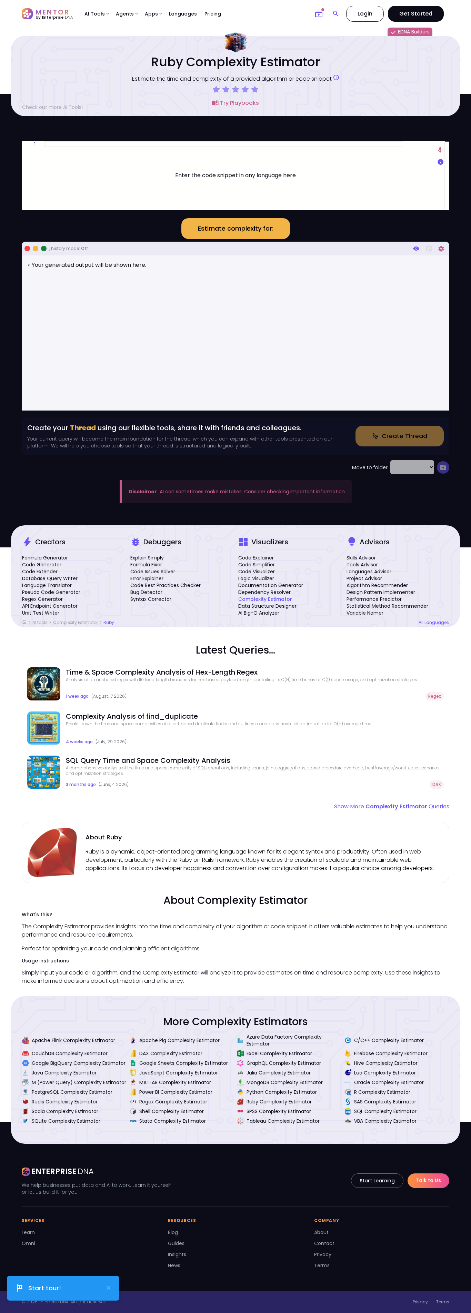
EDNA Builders (410, 32)
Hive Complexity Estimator (386, 1063)
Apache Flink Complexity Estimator (73, 1040)
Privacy (322, 1254)
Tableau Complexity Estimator (283, 1121)
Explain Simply (147, 557)
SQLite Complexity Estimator (66, 1121)
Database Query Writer (50, 578)
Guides (176, 1243)
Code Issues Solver (152, 571)
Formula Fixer (146, 564)
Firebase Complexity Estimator (391, 1053)
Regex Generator (42, 599)
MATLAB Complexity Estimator (175, 1082)
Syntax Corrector (150, 599)
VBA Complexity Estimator (385, 1121)
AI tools (40, 622)
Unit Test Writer (40, 612)
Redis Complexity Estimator (65, 1101)
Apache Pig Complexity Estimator (179, 1040)
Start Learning (377, 1180)
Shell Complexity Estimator (171, 1111)
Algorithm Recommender (377, 585)
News (174, 1265)
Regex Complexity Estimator (173, 1101)
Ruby (108, 622)
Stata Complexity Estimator (172, 1121)
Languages (183, 13)
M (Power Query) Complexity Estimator (79, 1082)
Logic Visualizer (256, 578)
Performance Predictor (374, 599)
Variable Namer (365, 612)
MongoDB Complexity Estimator (285, 1082)
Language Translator (47, 585)
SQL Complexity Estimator (385, 1111)
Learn (28, 1232)
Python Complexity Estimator (282, 1092)
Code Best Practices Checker (165, 585)
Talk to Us (428, 1180)
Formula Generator (45, 557)
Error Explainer (146, 578)
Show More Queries (391, 806)
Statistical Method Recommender (387, 606)
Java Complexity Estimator (64, 1072)
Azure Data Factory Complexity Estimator (284, 1040)
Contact (324, 1243)
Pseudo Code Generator (51, 592)
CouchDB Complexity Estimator (70, 1053)
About (321, 1232)
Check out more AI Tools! (52, 107)
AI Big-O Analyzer (258, 612)
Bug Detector (146, 592)
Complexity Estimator (265, 599)
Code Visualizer (256, 571)
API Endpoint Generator (50, 606)
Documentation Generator (270, 585)
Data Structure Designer (267, 606)
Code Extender (40, 571)
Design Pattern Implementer (381, 592)
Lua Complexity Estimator (385, 1072)
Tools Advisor (362, 564)
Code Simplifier (256, 564)
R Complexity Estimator (382, 1092)
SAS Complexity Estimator (385, 1101)
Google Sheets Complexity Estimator (183, 1063)
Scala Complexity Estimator (65, 1111)
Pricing (212, 13)
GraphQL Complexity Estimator (284, 1063)
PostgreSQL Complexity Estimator (72, 1092)
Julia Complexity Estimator (279, 1072)
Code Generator (41, 564)
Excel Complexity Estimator (279, 1053)
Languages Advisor (369, 571)
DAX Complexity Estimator (170, 1053)
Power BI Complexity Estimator (175, 1092)
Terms (322, 1265)
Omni (28, 1243)
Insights (177, 1254)
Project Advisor (364, 578)
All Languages (434, 622)
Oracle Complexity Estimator (389, 1082)
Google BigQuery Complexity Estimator (79, 1063)
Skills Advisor (361, 557)
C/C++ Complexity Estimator (389, 1040)
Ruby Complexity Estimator (279, 1101)
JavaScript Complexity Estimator (178, 1072)
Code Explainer (256, 557)
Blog (173, 1232)
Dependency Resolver (264, 592)
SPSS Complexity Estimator (279, 1111)
